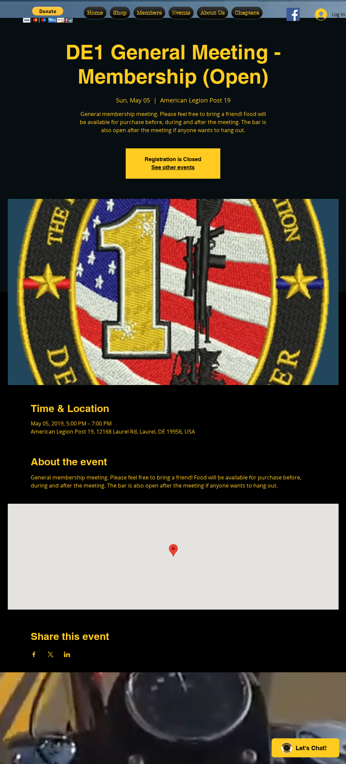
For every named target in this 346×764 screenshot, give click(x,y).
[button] (120, 13)
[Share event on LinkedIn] (67, 654)
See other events (173, 167)
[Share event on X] (50, 654)
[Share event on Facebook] (34, 654)
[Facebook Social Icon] (293, 14)
